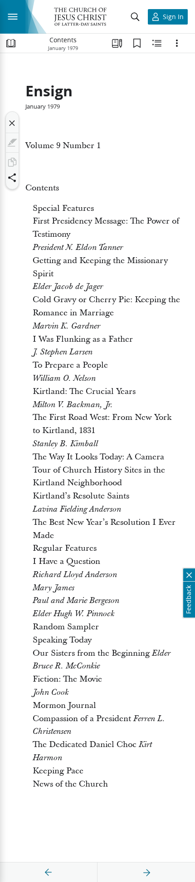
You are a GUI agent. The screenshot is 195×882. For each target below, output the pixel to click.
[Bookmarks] (137, 43)
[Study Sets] (117, 43)
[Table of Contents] (11, 43)
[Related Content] (157, 43)
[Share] (12, 178)
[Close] (12, 123)
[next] (146, 872)
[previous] (48, 872)
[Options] (177, 43)
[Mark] (12, 143)
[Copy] (12, 162)
